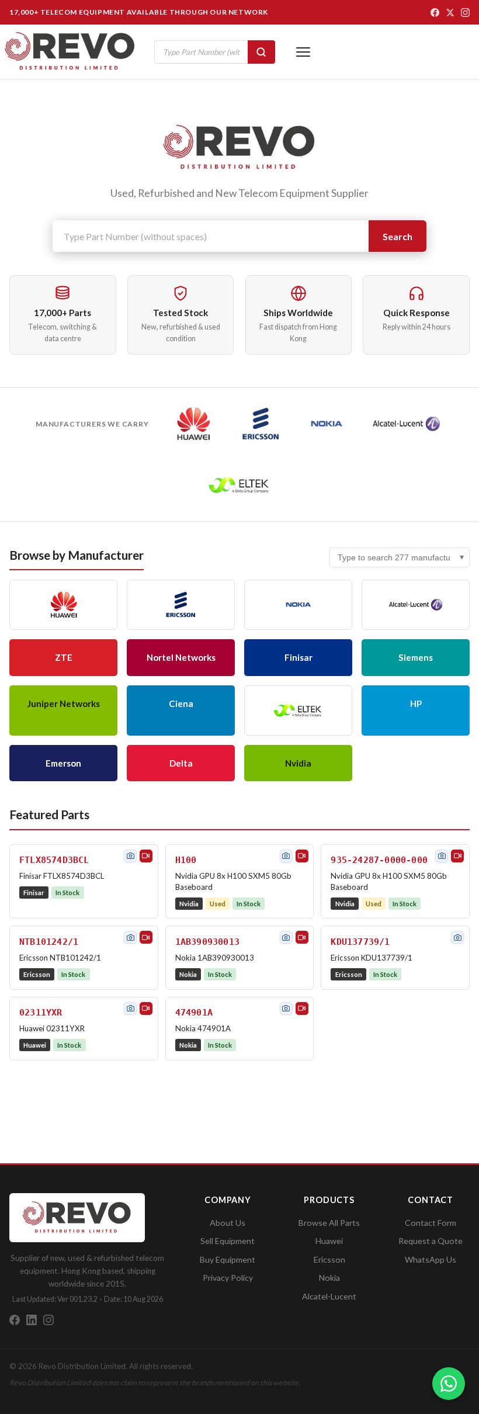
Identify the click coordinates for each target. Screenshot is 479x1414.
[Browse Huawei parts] (193, 424)
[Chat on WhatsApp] (448, 1383)
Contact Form (430, 1223)
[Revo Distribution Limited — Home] (70, 51)
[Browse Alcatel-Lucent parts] (406, 424)
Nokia (329, 1278)
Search (397, 236)
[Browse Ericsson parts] (260, 424)
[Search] (261, 52)
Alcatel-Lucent (329, 1296)
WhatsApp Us (430, 1259)
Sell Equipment (227, 1241)
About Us (227, 1223)
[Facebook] (435, 12)
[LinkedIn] (31, 1320)
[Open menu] (303, 52)
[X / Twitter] (450, 12)
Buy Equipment (227, 1259)
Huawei (329, 1241)
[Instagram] (465, 12)
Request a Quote (430, 1241)
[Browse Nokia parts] (327, 424)
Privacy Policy (228, 1278)
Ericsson (329, 1259)
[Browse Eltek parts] (239, 485)
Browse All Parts (329, 1223)
